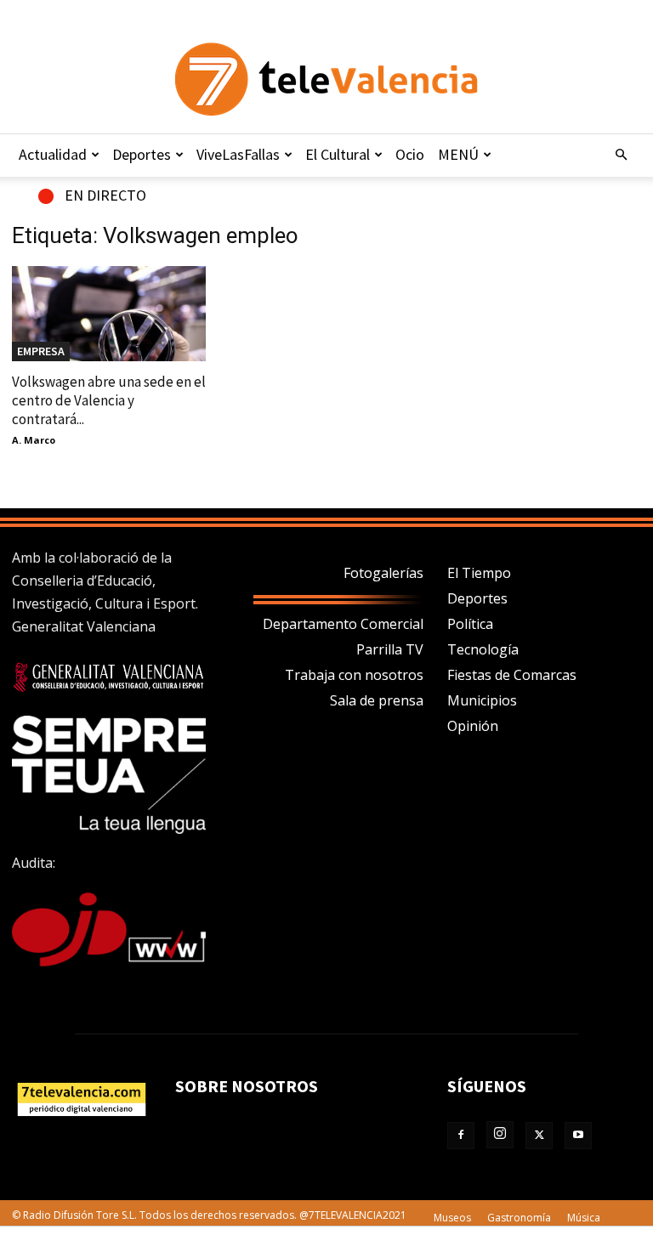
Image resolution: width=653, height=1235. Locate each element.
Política (470, 624)
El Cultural (337, 154)
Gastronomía (519, 1217)
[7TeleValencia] (326, 79)
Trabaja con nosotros (354, 675)
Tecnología (483, 649)
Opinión (472, 726)
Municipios (482, 700)
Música (583, 1217)
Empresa (41, 351)
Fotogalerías (383, 573)
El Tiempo (479, 573)
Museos (452, 1217)
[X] (539, 1135)
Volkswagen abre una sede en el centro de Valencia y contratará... (109, 400)
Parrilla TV (389, 649)
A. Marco (33, 439)
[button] (620, 154)
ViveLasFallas (238, 154)
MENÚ (458, 154)
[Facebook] (460, 1135)
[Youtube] (578, 1135)
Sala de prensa (376, 700)
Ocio (409, 154)
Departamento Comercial (343, 624)
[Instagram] (500, 1134)
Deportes (141, 154)
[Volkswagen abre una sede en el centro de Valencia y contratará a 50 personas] (109, 313)
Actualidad (53, 154)
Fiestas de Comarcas (511, 675)
